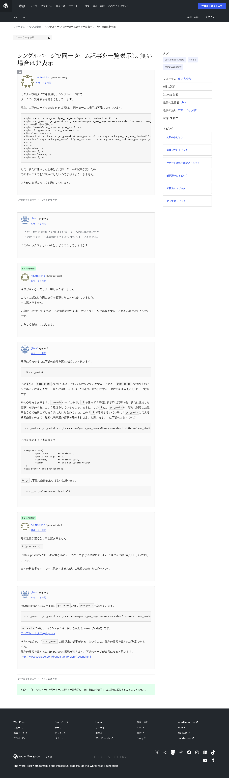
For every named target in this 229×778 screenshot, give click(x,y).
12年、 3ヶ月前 (38, 281)
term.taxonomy (173, 66)
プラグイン (60, 732)
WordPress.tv (104, 738)
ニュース (18, 727)
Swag (141, 738)
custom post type (174, 59)
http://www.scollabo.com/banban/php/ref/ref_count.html (56, 656)
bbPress (184, 732)
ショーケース (61, 722)
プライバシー (20, 738)
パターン (59, 738)
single (192, 59)
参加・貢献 (143, 722)
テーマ (58, 727)
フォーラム (19, 16)
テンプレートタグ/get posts (38, 633)
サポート (100, 727)
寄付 (140, 732)
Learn (99, 722)
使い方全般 (35, 26)
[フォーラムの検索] (49, 37)
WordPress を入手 (211, 5)
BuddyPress (186, 738)
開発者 (99, 732)
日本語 (48, 756)
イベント (141, 727)
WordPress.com (188, 722)
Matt (182, 727)
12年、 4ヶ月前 (43, 82)
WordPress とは (22, 722)
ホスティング (20, 732)
